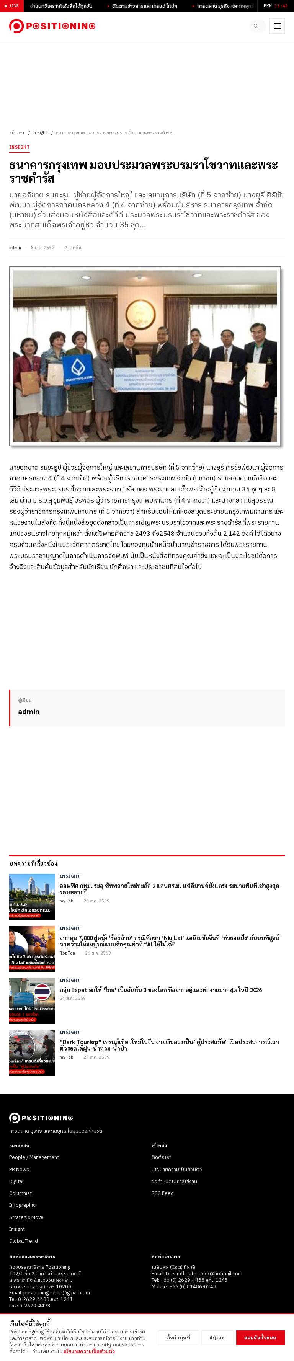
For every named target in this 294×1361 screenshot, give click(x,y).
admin (15, 248)
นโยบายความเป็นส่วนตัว (177, 1169)
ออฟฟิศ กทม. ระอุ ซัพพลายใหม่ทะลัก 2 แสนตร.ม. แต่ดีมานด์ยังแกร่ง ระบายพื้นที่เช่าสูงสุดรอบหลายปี (169, 889)
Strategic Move (26, 1217)
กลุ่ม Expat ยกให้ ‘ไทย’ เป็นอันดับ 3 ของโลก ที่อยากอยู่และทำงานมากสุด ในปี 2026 (161, 989)
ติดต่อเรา (162, 1157)
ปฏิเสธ (217, 1337)
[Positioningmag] (52, 26)
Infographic (22, 1205)
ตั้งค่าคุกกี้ (178, 1337)
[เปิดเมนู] (277, 26)
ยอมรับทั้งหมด (260, 1337)
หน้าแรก (16, 132)
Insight (40, 132)
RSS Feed (163, 1193)
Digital (16, 1181)
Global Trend (23, 1241)
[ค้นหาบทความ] (258, 26)
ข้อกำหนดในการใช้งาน (174, 1181)
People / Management (34, 1157)
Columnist (20, 1193)
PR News (19, 1169)
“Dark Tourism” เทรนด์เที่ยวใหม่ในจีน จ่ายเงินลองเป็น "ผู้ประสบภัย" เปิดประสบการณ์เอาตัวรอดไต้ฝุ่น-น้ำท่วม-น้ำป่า (169, 1045)
